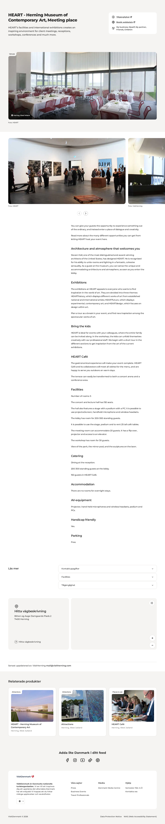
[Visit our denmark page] (67, 760)
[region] (114, 624)
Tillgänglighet (123, 17)
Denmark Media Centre (109, 788)
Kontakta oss (131, 791)
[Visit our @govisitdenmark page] (90, 760)
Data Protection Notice (111, 816)
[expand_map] (152, 603)
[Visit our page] (75, 760)
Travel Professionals (80, 795)
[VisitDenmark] (25, 776)
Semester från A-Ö (134, 788)
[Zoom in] (152, 638)
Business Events (78, 791)
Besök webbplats (124, 22)
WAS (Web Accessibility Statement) (140, 816)
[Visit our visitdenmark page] (82, 760)
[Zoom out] (152, 645)
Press (73, 788)
